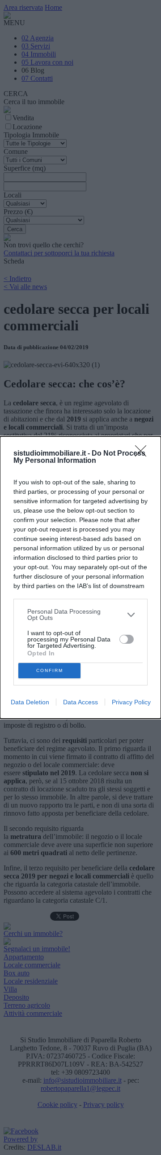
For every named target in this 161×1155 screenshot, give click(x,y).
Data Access (80, 702)
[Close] (143, 453)
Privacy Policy (131, 702)
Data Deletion (30, 702)
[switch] (126, 639)
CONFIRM (49, 670)
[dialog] (80, 577)
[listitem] (80, 614)
